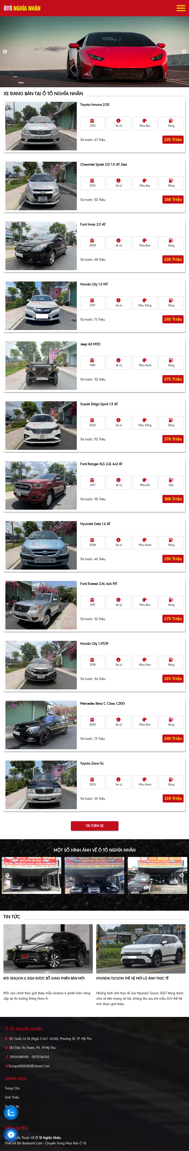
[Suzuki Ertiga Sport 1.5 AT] (41, 425)
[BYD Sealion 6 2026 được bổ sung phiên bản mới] (48, 949)
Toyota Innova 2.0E (94, 105)
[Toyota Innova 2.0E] (41, 126)
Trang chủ (12, 1088)
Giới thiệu (12, 1097)
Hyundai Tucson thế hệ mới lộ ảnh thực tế (132, 978)
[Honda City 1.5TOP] (41, 665)
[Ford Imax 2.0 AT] (41, 246)
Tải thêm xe (95, 826)
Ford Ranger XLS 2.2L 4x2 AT (101, 464)
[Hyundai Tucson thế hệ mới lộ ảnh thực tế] (141, 949)
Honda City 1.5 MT (94, 284)
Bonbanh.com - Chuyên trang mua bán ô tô (54, 1143)
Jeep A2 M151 (90, 344)
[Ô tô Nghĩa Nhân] (22, 8)
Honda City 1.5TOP (94, 644)
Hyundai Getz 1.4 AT (95, 524)
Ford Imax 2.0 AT (93, 224)
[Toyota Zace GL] (41, 785)
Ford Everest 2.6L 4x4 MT (98, 584)
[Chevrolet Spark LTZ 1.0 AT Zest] (41, 186)
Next (184, 51)
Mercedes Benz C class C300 (102, 703)
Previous (4, 51)
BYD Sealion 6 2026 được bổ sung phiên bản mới (43, 978)
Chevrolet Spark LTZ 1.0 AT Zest (103, 164)
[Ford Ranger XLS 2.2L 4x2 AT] (41, 485)
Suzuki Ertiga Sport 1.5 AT (99, 404)
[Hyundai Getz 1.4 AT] (41, 545)
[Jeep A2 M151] (41, 365)
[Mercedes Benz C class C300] (41, 725)
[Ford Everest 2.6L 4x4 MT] (41, 605)
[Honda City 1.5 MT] (41, 305)
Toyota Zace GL (92, 763)
